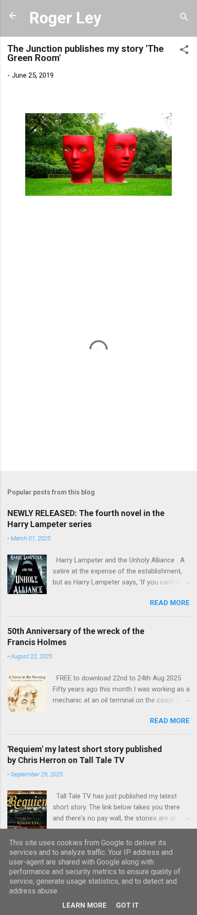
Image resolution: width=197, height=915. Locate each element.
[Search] (184, 19)
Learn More (84, 905)
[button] (184, 51)
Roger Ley (65, 18)
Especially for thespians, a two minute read (69, 212)
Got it (127, 905)
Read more (170, 603)
